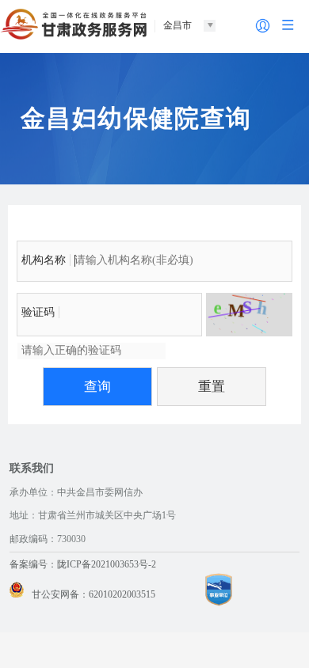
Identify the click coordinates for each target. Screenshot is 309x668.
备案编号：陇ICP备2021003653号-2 (83, 564)
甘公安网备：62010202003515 (93, 594)
